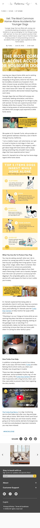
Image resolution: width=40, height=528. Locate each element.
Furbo (4, 11)
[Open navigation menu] (3, 4)
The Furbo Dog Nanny (10, 412)
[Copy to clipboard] (21, 439)
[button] (20, 482)
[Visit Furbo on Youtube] (16, 493)
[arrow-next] (37, 455)
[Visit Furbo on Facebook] (4, 493)
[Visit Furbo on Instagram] (10, 493)
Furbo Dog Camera (23, 377)
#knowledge (8, 432)
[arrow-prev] (2, 455)
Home (11, 11)
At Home (19, 11)
